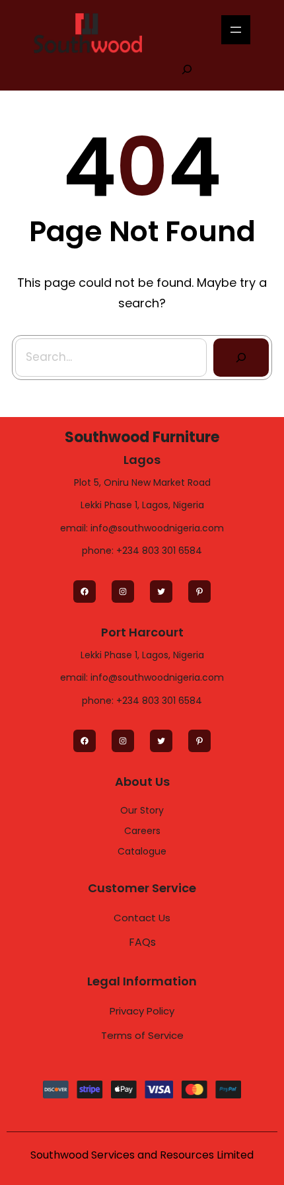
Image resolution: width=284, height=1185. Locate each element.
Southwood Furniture (142, 437)
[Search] (241, 357)
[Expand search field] (186, 69)
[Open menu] (235, 29)
